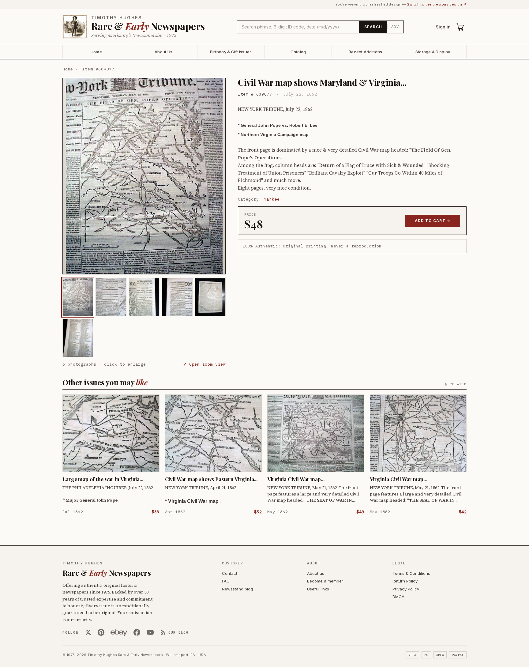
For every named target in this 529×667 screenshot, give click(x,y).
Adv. (395, 26)
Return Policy (405, 580)
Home (96, 51)
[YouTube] (150, 632)
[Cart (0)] (460, 27)
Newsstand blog (237, 588)
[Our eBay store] (119, 632)
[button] (144, 176)
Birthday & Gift (231, 51)
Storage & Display (432, 51)
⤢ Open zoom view (204, 364)
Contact (229, 573)
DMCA (398, 596)
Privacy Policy (405, 588)
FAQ (226, 580)
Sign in (443, 26)
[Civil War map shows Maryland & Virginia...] (77, 297)
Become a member (325, 580)
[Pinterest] (101, 632)
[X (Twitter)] (88, 632)
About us (315, 573)
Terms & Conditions (411, 573)
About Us (163, 51)
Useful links (318, 588)
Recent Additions (365, 51)
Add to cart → (433, 220)
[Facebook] (136, 632)
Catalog (298, 51)
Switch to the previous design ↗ (437, 4)
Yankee (272, 199)
